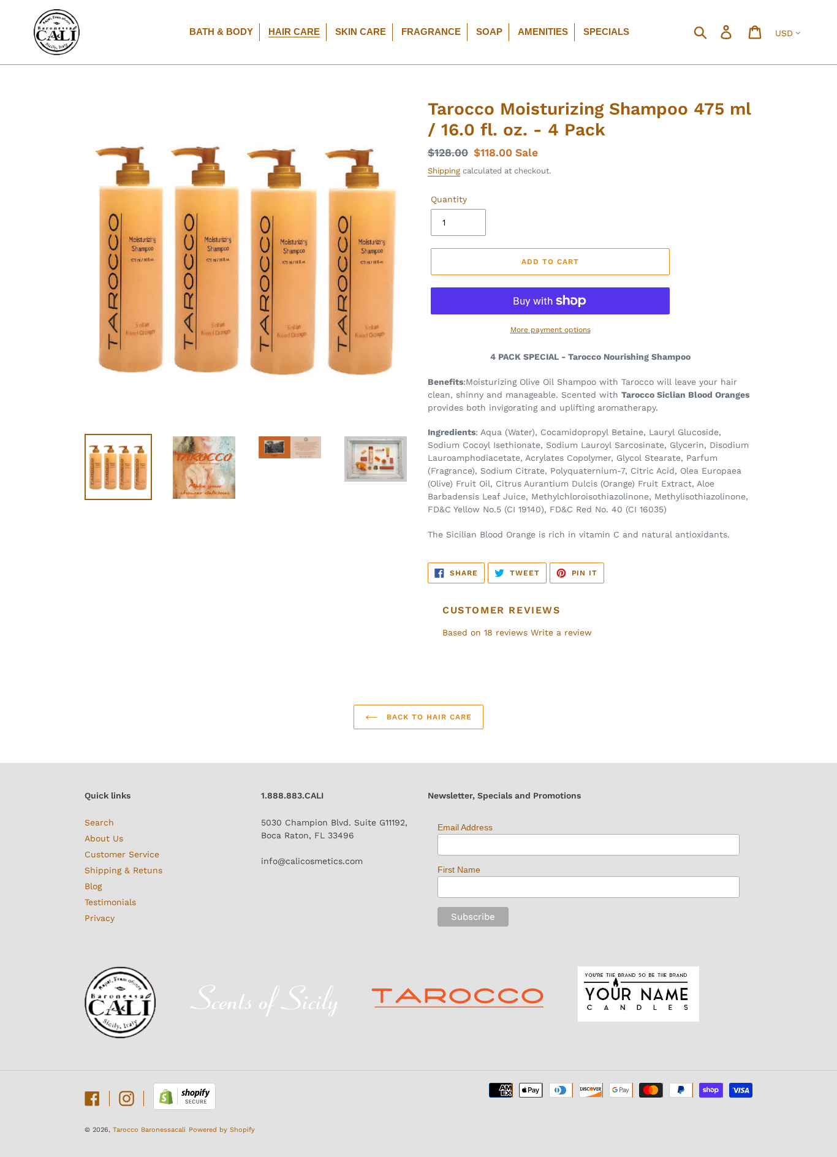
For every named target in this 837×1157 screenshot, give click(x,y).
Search (99, 822)
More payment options (550, 329)
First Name (458, 869)
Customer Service (122, 854)
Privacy (100, 918)
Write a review (561, 632)
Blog (93, 886)
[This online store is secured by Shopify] (184, 1107)
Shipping (444, 170)
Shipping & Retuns (123, 870)
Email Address (465, 827)
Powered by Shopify (222, 1130)
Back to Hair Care (427, 717)
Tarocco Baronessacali (149, 1130)
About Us (104, 838)
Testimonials (110, 902)
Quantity (449, 199)
